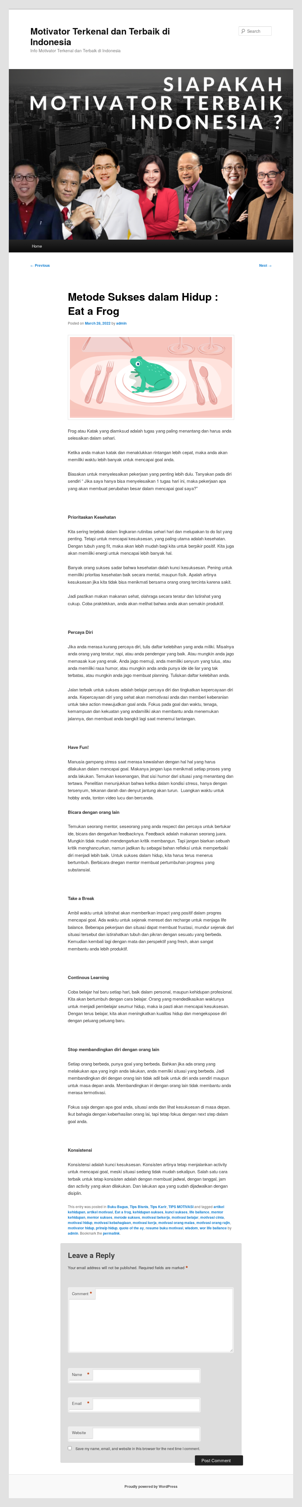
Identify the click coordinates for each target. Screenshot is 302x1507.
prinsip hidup (106, 1228)
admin (121, 323)
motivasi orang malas (176, 1222)
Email (81, 1403)
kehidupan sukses (148, 1212)
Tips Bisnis (139, 1206)
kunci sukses (176, 1212)
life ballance (199, 1212)
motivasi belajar (185, 1217)
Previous (40, 265)
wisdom (191, 1228)
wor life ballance (213, 1228)
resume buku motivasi (164, 1228)
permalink (111, 1233)
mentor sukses (99, 1217)
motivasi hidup (80, 1222)
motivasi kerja (145, 1222)
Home (37, 246)
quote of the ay (131, 1228)
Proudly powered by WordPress (151, 1486)
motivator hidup (81, 1228)
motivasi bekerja (156, 1217)
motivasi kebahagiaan (112, 1222)
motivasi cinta (212, 1217)
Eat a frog (123, 1212)
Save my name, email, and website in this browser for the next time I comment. (138, 1448)
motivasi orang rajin (213, 1222)
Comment (82, 1293)
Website (79, 1432)
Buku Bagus (117, 1206)
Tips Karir (158, 1206)
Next (265, 265)
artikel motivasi (100, 1212)
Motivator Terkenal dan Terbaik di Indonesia (100, 36)
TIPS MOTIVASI (180, 1206)
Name (81, 1374)
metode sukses (127, 1217)
